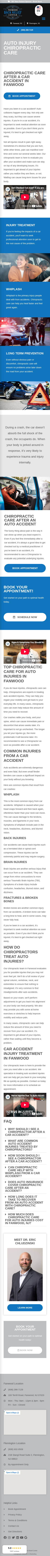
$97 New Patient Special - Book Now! (27, 1)
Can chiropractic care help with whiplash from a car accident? (22, 1172)
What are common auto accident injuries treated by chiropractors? (21, 1145)
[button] (43, 19)
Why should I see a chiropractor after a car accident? (25, 1131)
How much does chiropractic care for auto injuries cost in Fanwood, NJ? (24, 1219)
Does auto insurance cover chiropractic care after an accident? (24, 1186)
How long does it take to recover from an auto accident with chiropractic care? (24, 1202)
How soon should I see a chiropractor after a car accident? (23, 1158)
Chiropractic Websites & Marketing (25, 1554)
